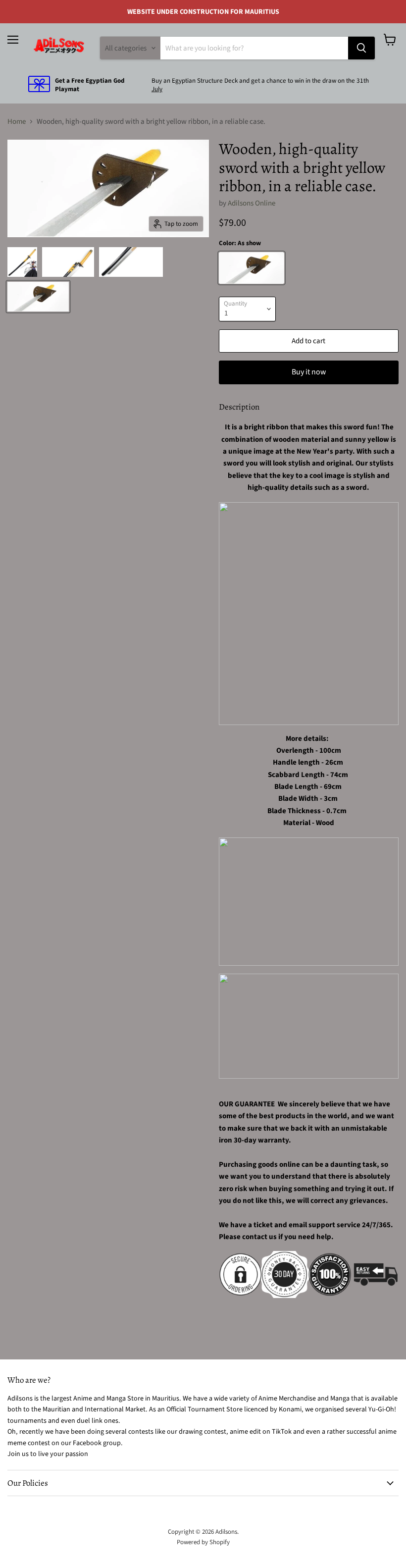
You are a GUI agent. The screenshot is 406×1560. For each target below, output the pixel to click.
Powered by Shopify (203, 1542)
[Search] (361, 48)
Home (16, 121)
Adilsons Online (251, 203)
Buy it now (309, 371)
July (157, 89)
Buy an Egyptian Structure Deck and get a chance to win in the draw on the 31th (260, 80)
